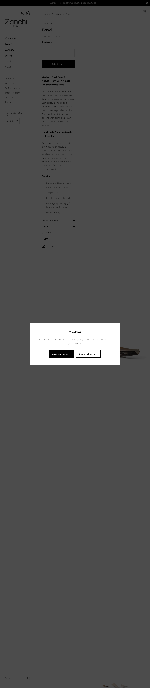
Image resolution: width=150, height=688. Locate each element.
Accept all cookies (61, 354)
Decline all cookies (88, 354)
